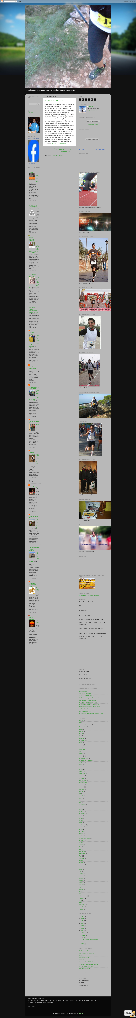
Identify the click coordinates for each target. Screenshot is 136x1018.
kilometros (82, 804)
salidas (81, 880)
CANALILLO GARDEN (32, 275)
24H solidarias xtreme (85, 725)
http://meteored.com (84, 951)
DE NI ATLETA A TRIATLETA (33, 387)
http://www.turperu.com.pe (86, 953)
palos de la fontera (84, 838)
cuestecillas (82, 773)
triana (80, 900)
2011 (82, 921)
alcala (80, 729)
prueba (81, 860)
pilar (80, 847)
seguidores (82, 887)
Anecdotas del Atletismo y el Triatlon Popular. (34, 206)
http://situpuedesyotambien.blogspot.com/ (91, 713)
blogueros (81, 738)
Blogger (81, 1013)
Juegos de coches (84, 957)
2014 (82, 928)
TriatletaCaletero (83, 691)
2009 (82, 916)
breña (80, 747)
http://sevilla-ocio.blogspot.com (88, 709)
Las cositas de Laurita (85, 693)
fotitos (80, 798)
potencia (81, 858)
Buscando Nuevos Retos (54, 101)
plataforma (82, 851)
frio (79, 800)
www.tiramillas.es (84, 973)
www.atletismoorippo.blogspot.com (89, 964)
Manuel (91, 106)
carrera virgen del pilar (85, 760)
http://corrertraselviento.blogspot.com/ (90, 706)
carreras (81, 762)
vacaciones (82, 904)
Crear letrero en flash (93, 124)
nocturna (81, 831)
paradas (81, 842)
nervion (81, 829)
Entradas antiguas (67, 152)
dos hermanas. (83, 782)
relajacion (81, 865)
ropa (80, 871)
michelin (81, 820)
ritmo (80, 867)
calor (80, 751)
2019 (82, 944)
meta (80, 818)
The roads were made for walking (33, 311)
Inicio (69, 149)
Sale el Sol (37, 621)
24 (84, 937)
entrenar (81, 784)
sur (79, 893)
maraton (81, 811)
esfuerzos (81, 789)
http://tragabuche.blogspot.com (88, 700)
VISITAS (81, 909)
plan (80, 849)
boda (80, 742)
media (80, 816)
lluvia (80, 807)
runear (81, 873)
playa (80, 856)
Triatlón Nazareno (32, 618)
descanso (81, 776)
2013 (82, 926)
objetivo (81, 833)
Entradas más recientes (54, 149)
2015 (82, 930)
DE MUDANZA (37, 589)
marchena (82, 813)
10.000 (81, 720)
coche (80, 767)
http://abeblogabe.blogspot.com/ (88, 702)
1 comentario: (62, 143)
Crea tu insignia (31, 163)
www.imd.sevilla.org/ (84, 968)
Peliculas (81, 959)
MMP (80, 822)
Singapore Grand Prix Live (86, 962)
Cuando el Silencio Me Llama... (32, 368)
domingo (81, 778)
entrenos (81, 787)
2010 (82, 918)
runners (81, 876)
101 (80, 722)
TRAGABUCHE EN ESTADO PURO (33, 585)
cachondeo (82, 749)
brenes (81, 744)
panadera (81, 840)
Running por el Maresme (33, 517)
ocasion (81, 836)
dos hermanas (83, 780)
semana (81, 889)
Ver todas (81, 149)
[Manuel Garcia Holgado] (33, 161)
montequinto (82, 825)
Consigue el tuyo (100, 149)
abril (83, 935)
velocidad (81, 907)
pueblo (81, 862)
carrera (81, 756)
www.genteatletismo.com (86, 966)
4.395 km (31, 172)
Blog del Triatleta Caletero (31, 239)
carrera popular (83, 758)
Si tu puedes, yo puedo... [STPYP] (34, 549)
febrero (84, 933)
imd (80, 802)
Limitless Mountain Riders (34, 453)
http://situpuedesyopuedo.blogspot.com (90, 698)
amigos (81, 733)
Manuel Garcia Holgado (33, 138)
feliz (80, 793)
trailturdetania (83, 896)
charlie (81, 764)
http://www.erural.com (85, 711)
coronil (81, 769)
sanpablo (81, 884)
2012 (82, 923)
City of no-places (32, 308)
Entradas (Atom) (58, 155)
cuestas (81, 771)
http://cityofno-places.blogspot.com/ (89, 704)
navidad (81, 827)
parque (81, 844)
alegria (81, 731)
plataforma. (82, 853)
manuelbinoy (33, 487)
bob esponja (82, 740)
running (81, 878)
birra (80, 736)
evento (81, 791)
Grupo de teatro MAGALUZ (87, 695)
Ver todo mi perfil (92, 110)
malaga (81, 809)
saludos (81, 882)
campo (81, 753)
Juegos (81, 955)
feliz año (81, 796)
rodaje (80, 869)
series (80, 891)
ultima (80, 902)
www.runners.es (83, 970)
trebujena (81, 898)
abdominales (82, 727)
